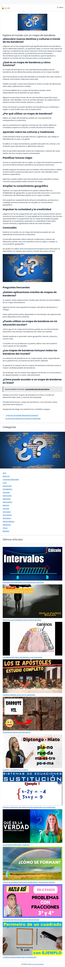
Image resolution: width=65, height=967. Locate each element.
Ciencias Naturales (11, 479)
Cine (5, 482)
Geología (7, 499)
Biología (6, 476)
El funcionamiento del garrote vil (16, 732)
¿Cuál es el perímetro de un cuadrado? (19, 957)
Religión (6, 531)
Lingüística (7, 515)
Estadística (7, 489)
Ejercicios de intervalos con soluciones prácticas (23, 582)
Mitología (7, 524)
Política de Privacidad (35, 964)
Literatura (7, 518)
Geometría (7, 502)
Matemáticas (8, 521)
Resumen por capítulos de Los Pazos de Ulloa (22, 620)
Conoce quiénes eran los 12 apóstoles (19, 695)
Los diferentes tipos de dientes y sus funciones (22, 657)
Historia (6, 505)
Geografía (7, 495)
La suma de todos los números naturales (23, 418)
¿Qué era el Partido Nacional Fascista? (21, 415)
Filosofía (6, 492)
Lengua (6, 508)
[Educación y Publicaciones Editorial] (5, 7)
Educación (7, 486)
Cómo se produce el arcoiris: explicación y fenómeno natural (29, 882)
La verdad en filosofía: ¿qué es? (16, 845)
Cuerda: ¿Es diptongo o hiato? (15, 770)
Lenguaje (7, 512)
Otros (5, 528)
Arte (4, 473)
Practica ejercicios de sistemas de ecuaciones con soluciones (29, 807)
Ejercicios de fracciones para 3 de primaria (21, 919)
